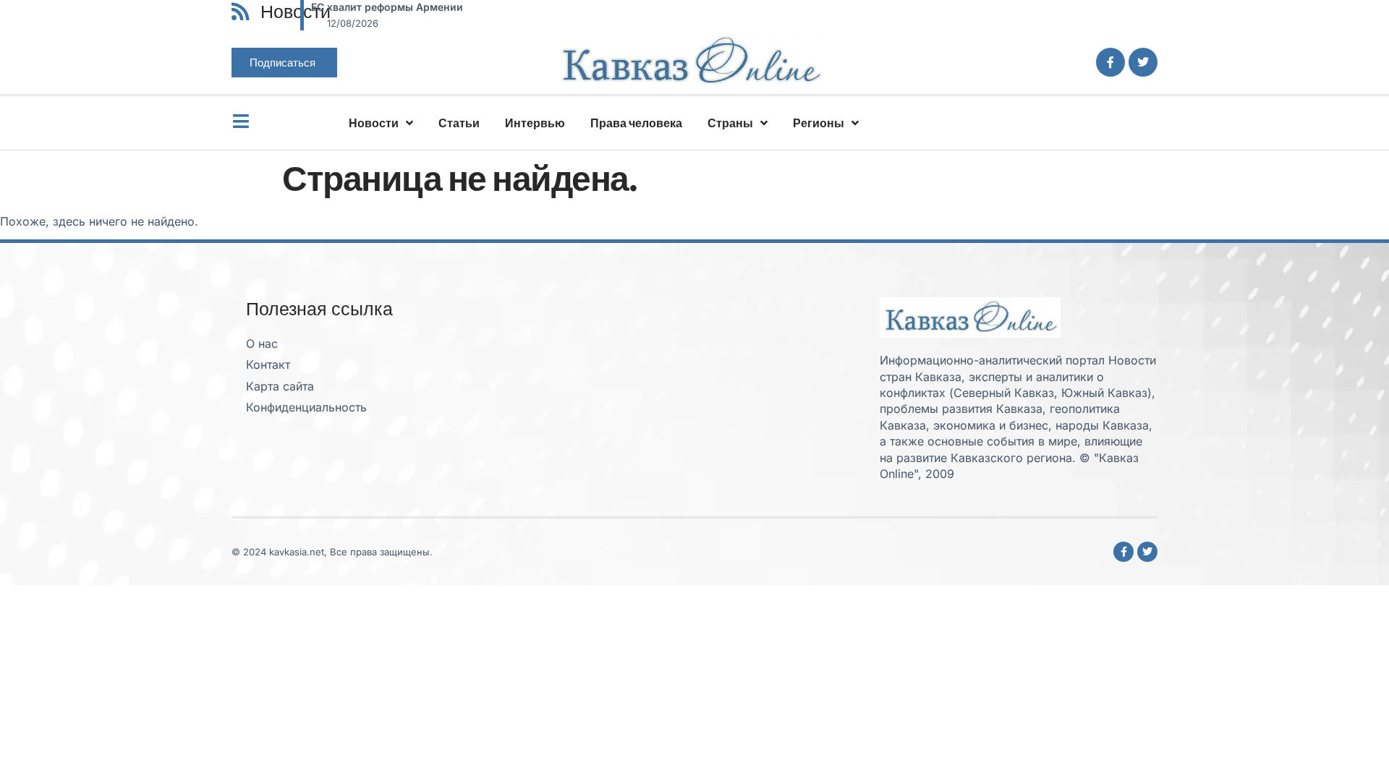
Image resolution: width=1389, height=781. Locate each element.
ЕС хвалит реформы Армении (387, 7)
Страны (730, 123)
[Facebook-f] (1110, 62)
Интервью (535, 123)
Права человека (636, 123)
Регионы (818, 123)
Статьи (459, 123)
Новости (374, 123)
